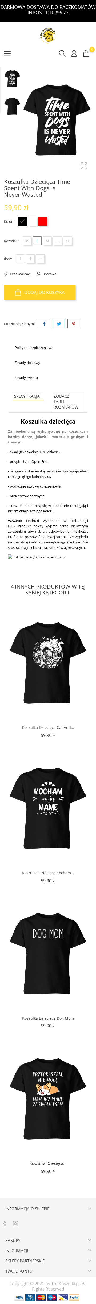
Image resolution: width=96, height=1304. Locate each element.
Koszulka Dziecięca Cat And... (48, 727)
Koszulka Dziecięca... (48, 1163)
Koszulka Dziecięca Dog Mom (48, 1018)
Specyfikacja (27, 396)
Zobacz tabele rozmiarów (66, 401)
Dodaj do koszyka (44, 292)
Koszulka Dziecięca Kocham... (48, 872)
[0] (86, 53)
